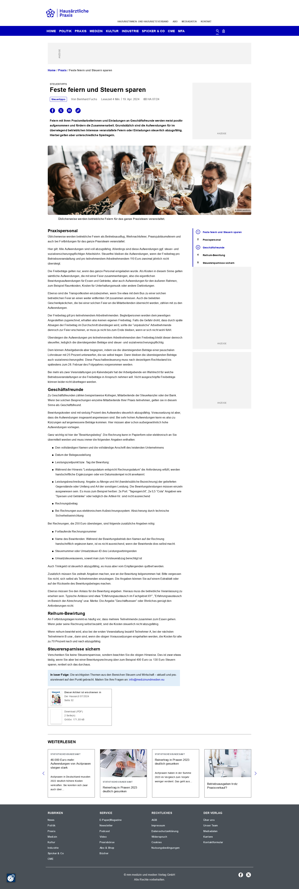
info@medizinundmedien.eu (146, 679)
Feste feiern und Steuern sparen (222, 232)
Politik (65, 31)
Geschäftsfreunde (214, 247)
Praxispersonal (212, 239)
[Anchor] (80, 230)
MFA (181, 31)
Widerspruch (159, 836)
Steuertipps (58, 99)
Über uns (209, 820)
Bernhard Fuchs (87, 99)
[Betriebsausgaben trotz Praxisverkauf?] (227, 773)
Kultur (112, 31)
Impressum (158, 825)
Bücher (104, 853)
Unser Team (210, 825)
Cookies (157, 842)
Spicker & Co (56, 853)
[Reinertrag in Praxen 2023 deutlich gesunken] (123, 773)
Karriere (208, 836)
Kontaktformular (213, 842)
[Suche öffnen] (217, 32)
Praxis (81, 31)
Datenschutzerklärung (165, 831)
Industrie (130, 31)
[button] (255, 773)
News (51, 820)
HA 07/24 (153, 99)
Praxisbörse (107, 842)
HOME (51, 31)
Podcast (105, 831)
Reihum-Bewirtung (214, 255)
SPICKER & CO (153, 31)
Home (52, 70)
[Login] (223, 32)
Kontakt (206, 21)
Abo (175, 21)
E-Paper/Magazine (111, 820)
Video (103, 836)
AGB (154, 820)
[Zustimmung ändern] (11, 878)
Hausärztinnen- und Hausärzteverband (143, 21)
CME (171, 31)
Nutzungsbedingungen (166, 847)
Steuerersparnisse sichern (218, 263)
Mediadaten (189, 21)
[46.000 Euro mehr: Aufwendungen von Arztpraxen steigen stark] (71, 773)
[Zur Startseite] (67, 12)
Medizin (96, 31)
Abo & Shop (107, 847)
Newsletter (106, 825)
